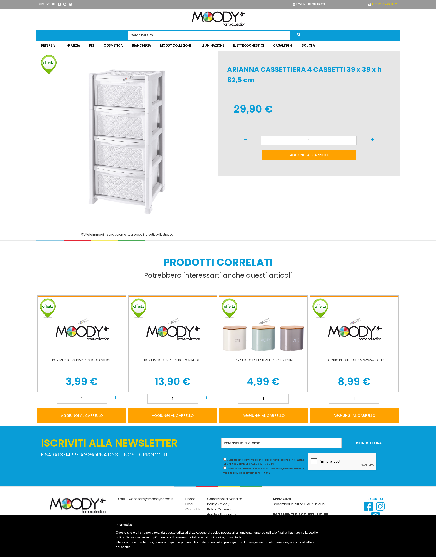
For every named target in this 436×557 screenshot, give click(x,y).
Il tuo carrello (384, 4)
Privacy (233, 463)
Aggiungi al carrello (309, 154)
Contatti (192, 509)
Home (190, 498)
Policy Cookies (219, 509)
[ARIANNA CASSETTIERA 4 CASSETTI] (127, 227)
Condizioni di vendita (224, 498)
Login (300, 4)
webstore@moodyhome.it (151, 498)
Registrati (316, 4)
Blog (189, 504)
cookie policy (252, 537)
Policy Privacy (218, 504)
